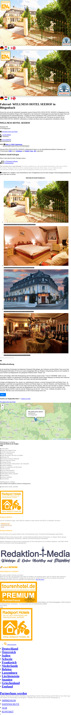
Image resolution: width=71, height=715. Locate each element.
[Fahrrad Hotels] (11, 513)
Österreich (9, 652)
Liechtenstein (10, 676)
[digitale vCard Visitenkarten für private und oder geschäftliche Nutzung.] (9, 568)
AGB (4, 708)
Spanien (7, 679)
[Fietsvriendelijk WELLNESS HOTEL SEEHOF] (6, 49)
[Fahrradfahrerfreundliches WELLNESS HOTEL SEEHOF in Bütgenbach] (2, 49)
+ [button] (2, 405)
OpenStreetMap (61, 439)
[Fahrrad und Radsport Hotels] (16, 640)
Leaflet (54, 439)
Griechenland (11, 683)
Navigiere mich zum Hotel (9, 131)
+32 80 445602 (6, 135)
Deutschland (10, 648)
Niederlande (10, 665)
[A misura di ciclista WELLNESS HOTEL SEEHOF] (10, 49)
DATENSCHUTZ (10, 704)
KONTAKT (7, 711)
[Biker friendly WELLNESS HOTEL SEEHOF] (14, 49)
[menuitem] (37, 643)
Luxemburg (9, 672)
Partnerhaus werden (13, 693)
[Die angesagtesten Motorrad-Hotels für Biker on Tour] (18, 602)
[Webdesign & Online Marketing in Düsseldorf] (35, 563)
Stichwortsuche (11, 644)
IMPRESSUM (9, 700)
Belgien (7, 669)
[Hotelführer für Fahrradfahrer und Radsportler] (5, 9)
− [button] (2, 408)
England (7, 686)
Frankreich (9, 662)
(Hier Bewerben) (40, 579)
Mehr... (3, 394)
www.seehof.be (6, 139)
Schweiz (7, 659)
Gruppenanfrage (9, 163)
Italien (6, 655)
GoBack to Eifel (25, 398)
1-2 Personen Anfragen (11, 161)
